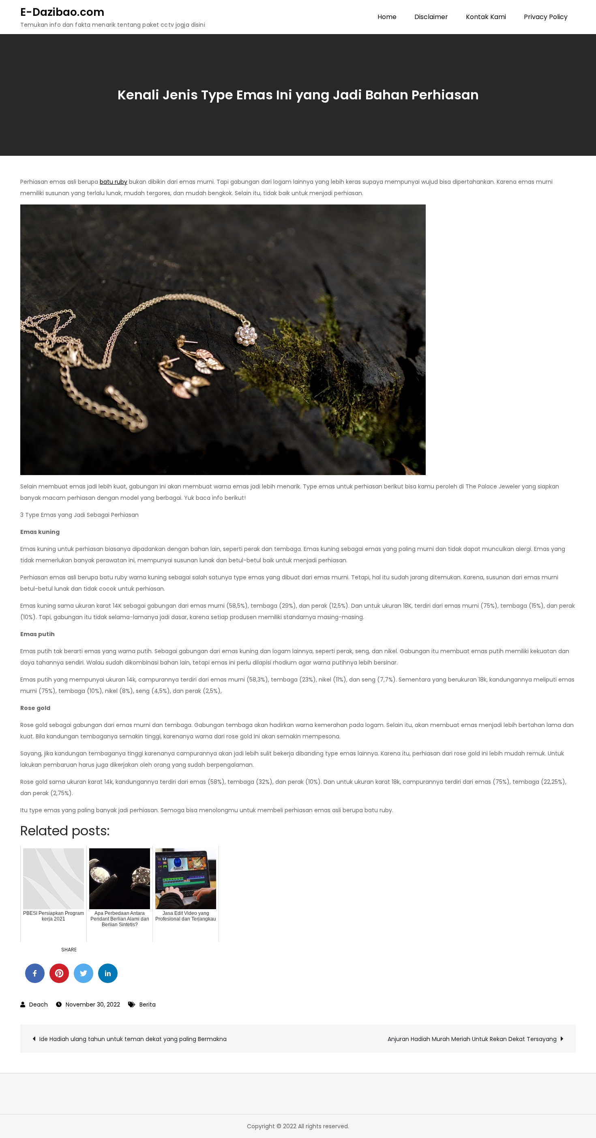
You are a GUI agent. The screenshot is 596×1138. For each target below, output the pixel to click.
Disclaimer (431, 17)
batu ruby (113, 182)
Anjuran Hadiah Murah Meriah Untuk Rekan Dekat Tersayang (472, 1039)
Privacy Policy (546, 17)
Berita (147, 1004)
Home (387, 17)
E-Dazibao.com (62, 12)
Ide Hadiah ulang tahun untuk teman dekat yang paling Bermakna (133, 1039)
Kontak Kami (486, 17)
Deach (38, 1004)
